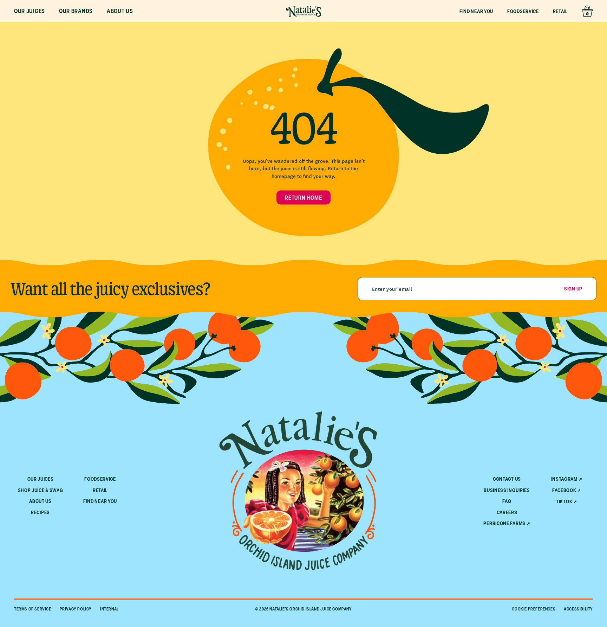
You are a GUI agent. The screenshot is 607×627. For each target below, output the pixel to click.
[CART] (587, 11)
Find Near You (476, 11)
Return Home (303, 197)
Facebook (564, 490)
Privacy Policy (76, 609)
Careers (507, 512)
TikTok (564, 501)
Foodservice (523, 11)
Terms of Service (32, 609)
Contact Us (507, 478)
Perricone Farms (504, 523)
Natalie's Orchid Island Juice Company (310, 609)
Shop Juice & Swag (40, 490)
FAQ (506, 501)
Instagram (564, 479)
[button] (29, 11)
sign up (573, 288)
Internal (109, 609)
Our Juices (40, 478)
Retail (560, 11)
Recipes (40, 512)
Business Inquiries (507, 490)
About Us (40, 501)
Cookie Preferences (533, 609)
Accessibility (578, 609)
